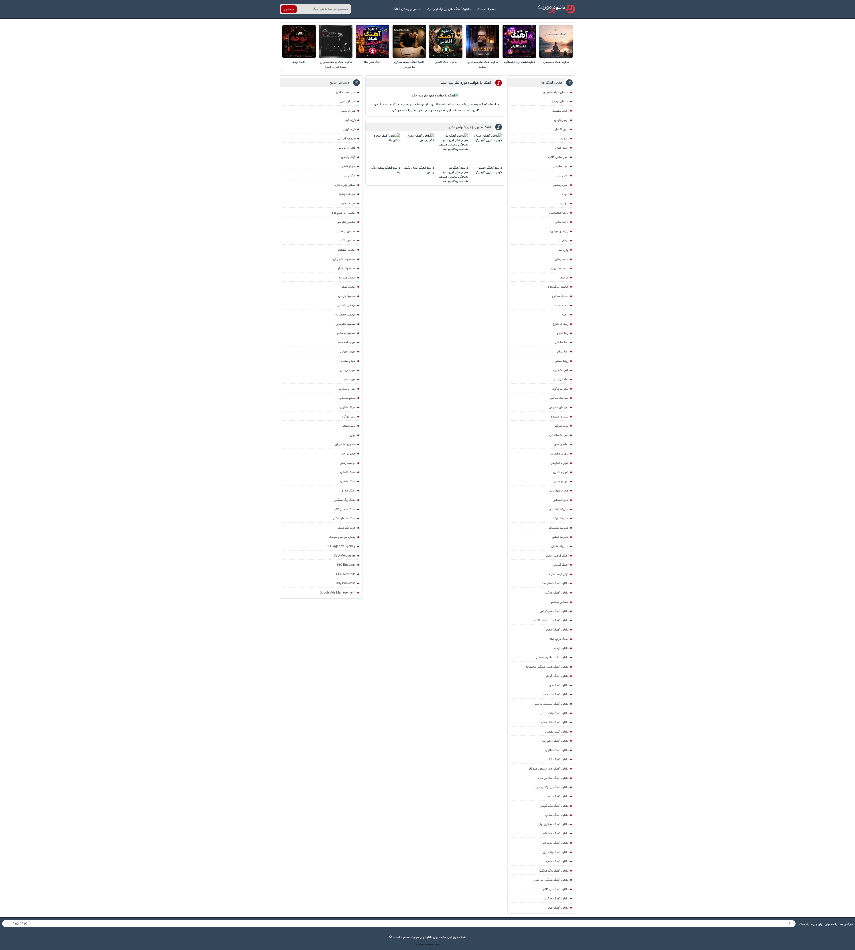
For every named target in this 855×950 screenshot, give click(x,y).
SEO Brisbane (346, 565)
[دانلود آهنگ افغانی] (445, 41)
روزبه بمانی (561, 361)
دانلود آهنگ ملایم (557, 861)
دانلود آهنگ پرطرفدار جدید (551, 787)
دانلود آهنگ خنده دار (555, 694)
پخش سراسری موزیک (342, 537)
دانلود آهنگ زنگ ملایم (554, 713)
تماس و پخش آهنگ (407, 9)
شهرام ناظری (560, 472)
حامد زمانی (561, 259)
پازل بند (563, 250)
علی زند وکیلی (559, 546)
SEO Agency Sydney (341, 546)
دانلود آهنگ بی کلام (555, 889)
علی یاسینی (348, 111)
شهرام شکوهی (559, 463)
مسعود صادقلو (346, 333)
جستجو (289, 9)
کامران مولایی (347, 147)
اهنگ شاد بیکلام (345, 509)
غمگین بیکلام (559, 602)
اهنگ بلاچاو (348, 481)
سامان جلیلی (560, 379)
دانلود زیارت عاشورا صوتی (552, 657)
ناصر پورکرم (349, 416)
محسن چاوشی (346, 222)
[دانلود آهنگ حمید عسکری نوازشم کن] (409, 41)
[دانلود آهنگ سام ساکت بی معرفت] (482, 41)
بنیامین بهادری (559, 231)
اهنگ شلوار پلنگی (344, 518)
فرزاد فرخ (350, 120)
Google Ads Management (338, 592)
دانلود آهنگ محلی (556, 815)
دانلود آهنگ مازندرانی (555, 843)
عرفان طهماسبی (558, 490)
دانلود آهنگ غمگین (556, 592)
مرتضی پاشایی (346, 305)
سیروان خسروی (558, 407)
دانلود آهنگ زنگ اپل (555, 852)
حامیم (564, 277)
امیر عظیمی (560, 166)
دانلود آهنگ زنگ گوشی (553, 806)
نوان (353, 435)
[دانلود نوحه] (299, 41)
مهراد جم (350, 379)
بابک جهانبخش (558, 213)
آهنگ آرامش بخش (556, 555)
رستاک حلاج (560, 324)
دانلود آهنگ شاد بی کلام (553, 778)
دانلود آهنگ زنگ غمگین (553, 870)
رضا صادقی (561, 342)
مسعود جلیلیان (346, 324)
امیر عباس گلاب (558, 157)
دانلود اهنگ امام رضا (555, 583)
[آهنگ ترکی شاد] (372, 41)
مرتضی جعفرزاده (345, 314)
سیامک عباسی (559, 398)
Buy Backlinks (346, 583)
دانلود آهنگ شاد (558, 759)
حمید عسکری (560, 296)
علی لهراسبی (348, 101)
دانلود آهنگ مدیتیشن (556, 62)
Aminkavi (430, 945)
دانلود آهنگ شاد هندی (554, 722)
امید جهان (561, 147)
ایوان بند (562, 203)
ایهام (565, 194)
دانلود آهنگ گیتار (557, 676)
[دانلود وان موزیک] (556, 9)
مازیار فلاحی (348, 166)
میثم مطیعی (347, 398)
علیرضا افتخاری (558, 509)
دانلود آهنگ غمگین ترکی (552, 824)
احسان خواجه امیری (555, 92)
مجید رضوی (348, 203)
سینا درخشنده (559, 416)
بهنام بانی (562, 240)
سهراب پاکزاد (560, 389)
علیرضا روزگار (560, 518)
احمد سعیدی (560, 111)
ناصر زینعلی (349, 426)
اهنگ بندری (348, 490)
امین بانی (562, 175)
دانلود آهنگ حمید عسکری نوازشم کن (409, 64)
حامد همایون (559, 268)
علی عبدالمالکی (346, 92)
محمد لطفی (348, 287)
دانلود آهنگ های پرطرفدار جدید (449, 9)
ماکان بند (350, 175)
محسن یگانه (348, 240)
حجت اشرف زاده (558, 287)
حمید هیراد (561, 305)
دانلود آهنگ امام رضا (555, 741)
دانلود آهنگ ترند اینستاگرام (519, 62)
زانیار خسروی (560, 370)
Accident (437, 945)
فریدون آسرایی (346, 138)
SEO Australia (346, 574)
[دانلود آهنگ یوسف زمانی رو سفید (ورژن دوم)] (335, 41)
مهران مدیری (347, 389)
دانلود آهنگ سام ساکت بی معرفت (482, 64)
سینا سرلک (561, 426)
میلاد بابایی (348, 407)
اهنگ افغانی (348, 472)
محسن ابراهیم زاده (344, 213)
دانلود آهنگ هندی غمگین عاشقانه (547, 667)
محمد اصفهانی (346, 250)
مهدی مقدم (348, 361)
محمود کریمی (347, 296)
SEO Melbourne (345, 555)
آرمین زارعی (561, 120)
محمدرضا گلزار (347, 268)
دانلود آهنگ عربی (557, 907)
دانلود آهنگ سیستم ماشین (550, 704)
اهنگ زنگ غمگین (345, 500)
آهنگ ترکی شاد (372, 62)
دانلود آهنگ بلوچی (556, 796)
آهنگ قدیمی (560, 565)
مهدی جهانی (348, 351)
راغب (565, 314)
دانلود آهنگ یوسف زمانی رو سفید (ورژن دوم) (336, 64)
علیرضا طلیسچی (558, 528)
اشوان (564, 138)
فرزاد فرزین (349, 129)
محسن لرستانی (346, 231)
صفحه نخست (486, 9)
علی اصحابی (560, 500)
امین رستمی (560, 185)
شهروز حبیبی (560, 481)
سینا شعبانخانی (558, 435)
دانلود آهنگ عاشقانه (555, 833)
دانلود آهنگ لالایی (556, 750)
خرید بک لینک (347, 528)
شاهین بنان (561, 444)
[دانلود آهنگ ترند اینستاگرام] (519, 41)
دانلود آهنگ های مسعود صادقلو (548, 768)
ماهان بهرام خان (345, 185)
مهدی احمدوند (346, 342)
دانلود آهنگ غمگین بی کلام (551, 880)
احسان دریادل (559, 101)
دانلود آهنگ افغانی (446, 62)
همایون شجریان (345, 444)
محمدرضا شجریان (344, 259)
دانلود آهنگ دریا (558, 685)
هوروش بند (348, 453)
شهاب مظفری (559, 453)
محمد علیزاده (347, 277)
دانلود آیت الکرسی (556, 731)
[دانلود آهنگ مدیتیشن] (556, 41)
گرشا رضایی (348, 157)
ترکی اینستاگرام (558, 574)
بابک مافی (561, 222)
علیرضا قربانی (560, 537)
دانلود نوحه (298, 62)
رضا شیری (562, 333)
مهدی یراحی (348, 370)
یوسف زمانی (348, 463)
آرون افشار (561, 129)
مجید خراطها (347, 194)
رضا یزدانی (562, 351)
